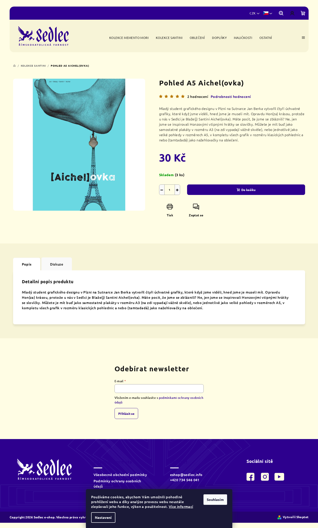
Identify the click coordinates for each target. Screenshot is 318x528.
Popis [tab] (27, 264)
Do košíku (248, 190)
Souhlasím (215, 499)
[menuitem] (129, 38)
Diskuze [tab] (56, 264)
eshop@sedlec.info (186, 474)
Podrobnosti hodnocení (231, 96)
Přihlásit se (126, 413)
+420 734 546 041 (185, 479)
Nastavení (103, 517)
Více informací (181, 506)
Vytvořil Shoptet (295, 517)
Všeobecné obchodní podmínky (120, 474)
